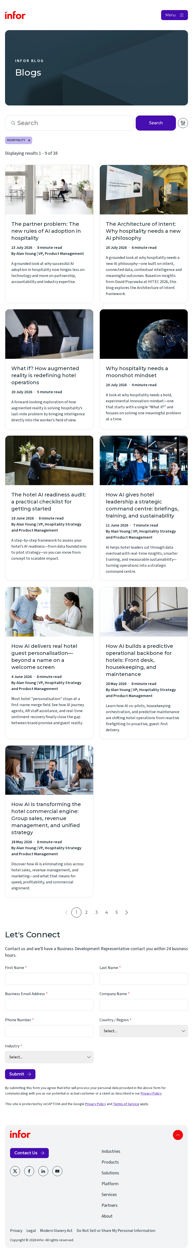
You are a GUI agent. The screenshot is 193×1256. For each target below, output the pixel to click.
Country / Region (114, 1020)
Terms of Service (126, 1104)
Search (156, 123)
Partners (110, 1205)
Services (109, 1194)
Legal (31, 1230)
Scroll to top (178, 1135)
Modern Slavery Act (56, 1230)
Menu (170, 15)
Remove (29, 140)
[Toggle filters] (183, 123)
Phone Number (18, 1020)
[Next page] (127, 912)
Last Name (109, 967)
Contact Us (25, 1153)
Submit (16, 1074)
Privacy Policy (151, 1093)
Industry (12, 1046)
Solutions (110, 1173)
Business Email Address (25, 994)
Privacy (16, 1230)
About (107, 1216)
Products (110, 1162)
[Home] (15, 15)
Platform (110, 1184)
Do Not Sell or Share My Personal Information (116, 1230)
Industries (111, 1151)
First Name (14, 967)
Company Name (113, 994)
